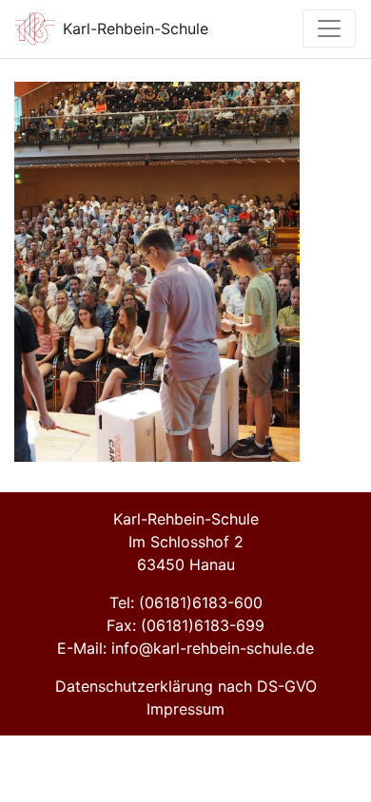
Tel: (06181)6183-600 (186, 602)
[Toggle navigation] (329, 29)
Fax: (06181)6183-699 (185, 625)
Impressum (185, 708)
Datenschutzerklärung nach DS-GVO (186, 686)
